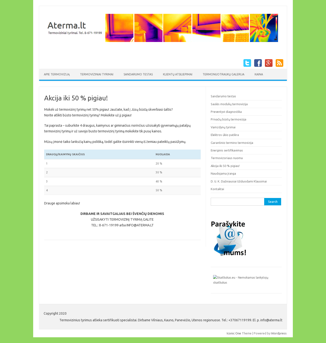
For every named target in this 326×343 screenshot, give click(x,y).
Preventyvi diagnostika (226, 111)
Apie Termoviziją (57, 74)
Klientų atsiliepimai (177, 74)
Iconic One (234, 333)
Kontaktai (217, 189)
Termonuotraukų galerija (223, 74)
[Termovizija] (161, 42)
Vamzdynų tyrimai (223, 127)
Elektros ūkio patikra (225, 134)
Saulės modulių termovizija (229, 104)
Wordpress (279, 333)
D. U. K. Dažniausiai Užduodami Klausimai (239, 181)
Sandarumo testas (138, 74)
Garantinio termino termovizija (232, 142)
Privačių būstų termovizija (228, 119)
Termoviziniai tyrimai (96, 74)
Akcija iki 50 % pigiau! (225, 165)
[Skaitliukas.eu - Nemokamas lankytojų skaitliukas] (246, 282)
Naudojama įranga (223, 173)
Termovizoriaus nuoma (227, 158)
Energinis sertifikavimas (227, 150)
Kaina (259, 74)
